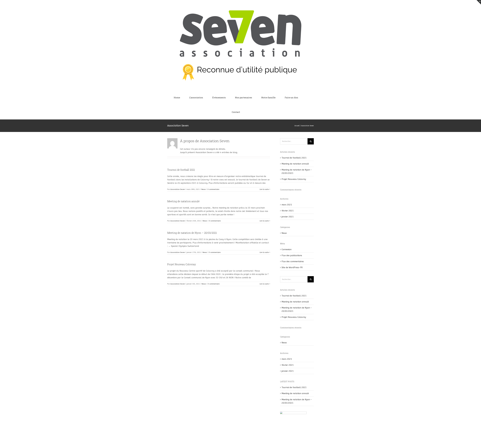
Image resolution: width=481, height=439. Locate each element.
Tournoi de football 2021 (181, 169)
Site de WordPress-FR (292, 267)
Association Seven (177, 189)
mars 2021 (287, 204)
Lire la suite (264, 189)
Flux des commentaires (293, 261)
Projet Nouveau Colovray (181, 264)
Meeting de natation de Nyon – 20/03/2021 (192, 232)
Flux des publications (292, 255)
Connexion (286, 249)
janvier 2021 (288, 216)
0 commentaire (213, 189)
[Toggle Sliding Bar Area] (478, 2)
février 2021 (288, 210)
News (203, 189)
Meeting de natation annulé (183, 201)
